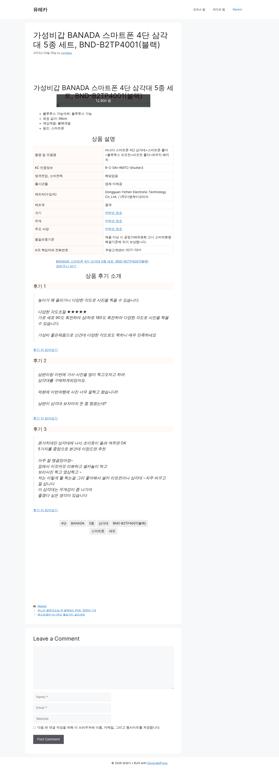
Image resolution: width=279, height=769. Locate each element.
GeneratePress (157, 763)
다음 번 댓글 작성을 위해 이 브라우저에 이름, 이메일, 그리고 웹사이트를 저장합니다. (98, 727)
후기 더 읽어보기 (45, 350)
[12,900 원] (103, 105)
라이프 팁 (219, 9)
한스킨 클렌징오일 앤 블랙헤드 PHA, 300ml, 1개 (67, 610)
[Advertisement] (103, 71)
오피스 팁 (199, 9)
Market (237, 9)
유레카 (40, 9)
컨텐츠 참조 (113, 213)
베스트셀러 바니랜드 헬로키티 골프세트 (61, 614)
